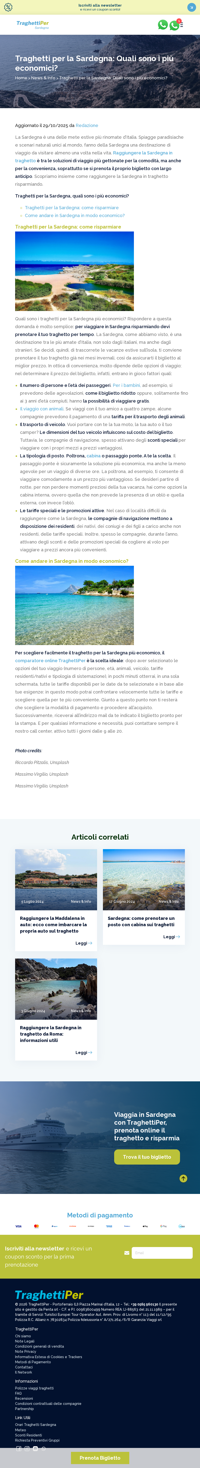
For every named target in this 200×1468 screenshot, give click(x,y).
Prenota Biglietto (100, 1458)
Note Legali (24, 1341)
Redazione (87, 125)
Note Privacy (25, 1351)
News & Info (43, 77)
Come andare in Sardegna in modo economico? (75, 215)
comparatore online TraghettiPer (50, 660)
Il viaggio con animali (41, 408)
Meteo (20, 1430)
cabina (94, 455)
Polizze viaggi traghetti (34, 1388)
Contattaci (24, 1367)
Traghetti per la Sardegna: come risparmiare (72, 207)
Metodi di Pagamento (33, 1362)
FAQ (18, 1393)
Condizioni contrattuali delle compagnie (48, 1404)
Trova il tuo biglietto (147, 1157)
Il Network (23, 1372)
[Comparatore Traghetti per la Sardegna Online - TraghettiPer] (32, 24)
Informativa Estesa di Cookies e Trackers (48, 1357)
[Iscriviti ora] (191, 7)
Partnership (24, 1409)
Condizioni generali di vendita (39, 1346)
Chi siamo (23, 1336)
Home (21, 77)
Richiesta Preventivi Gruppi (37, 1440)
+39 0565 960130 (144, 1304)
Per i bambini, (126, 385)
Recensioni (24, 1398)
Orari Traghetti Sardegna (35, 1425)
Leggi (81, 943)
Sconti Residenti (28, 1435)
